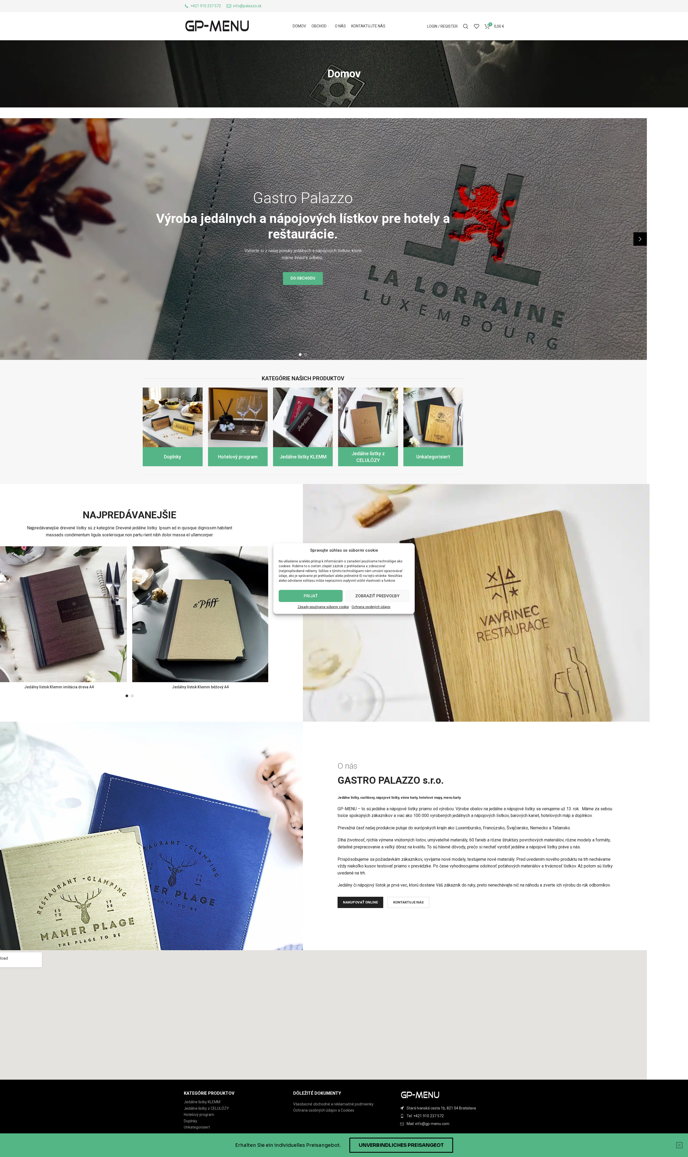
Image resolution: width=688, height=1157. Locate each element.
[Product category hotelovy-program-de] (238, 427)
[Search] (465, 26)
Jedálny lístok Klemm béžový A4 (200, 687)
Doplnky (190, 1121)
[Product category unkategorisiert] (433, 427)
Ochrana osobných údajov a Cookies (323, 1110)
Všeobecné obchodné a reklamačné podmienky (333, 1104)
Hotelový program (199, 1114)
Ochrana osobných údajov (371, 607)
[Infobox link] (202, 6)
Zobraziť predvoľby (377, 596)
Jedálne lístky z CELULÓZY (206, 1108)
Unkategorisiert (197, 1127)
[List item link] (453, 1116)
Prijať (311, 596)
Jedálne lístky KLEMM (202, 1102)
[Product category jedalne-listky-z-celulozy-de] (368, 427)
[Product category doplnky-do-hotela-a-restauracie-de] (172, 427)
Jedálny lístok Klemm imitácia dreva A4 (59, 687)
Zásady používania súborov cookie (323, 607)
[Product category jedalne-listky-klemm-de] (303, 427)
